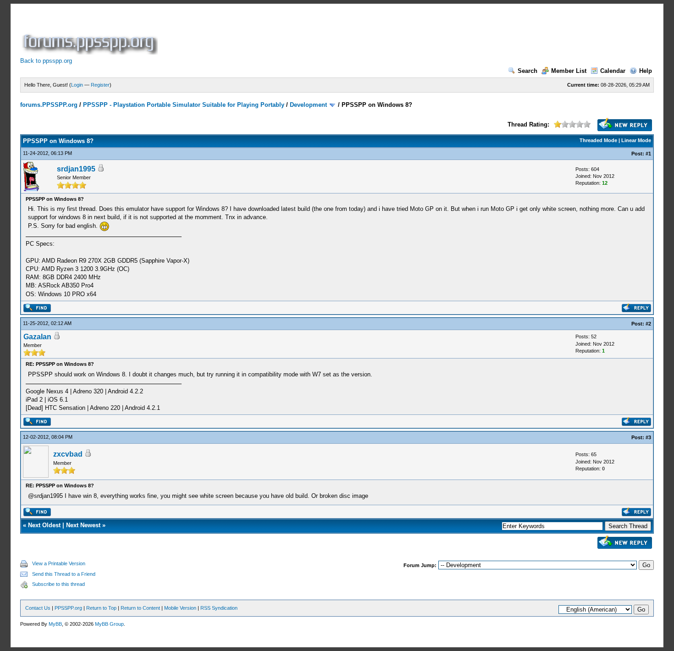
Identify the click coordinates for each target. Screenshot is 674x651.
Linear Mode (636, 140)
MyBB (55, 624)
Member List (568, 70)
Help (645, 70)
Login (77, 85)
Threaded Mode (598, 140)
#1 (648, 153)
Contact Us (37, 608)
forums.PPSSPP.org (48, 104)
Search (527, 70)
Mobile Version (180, 608)
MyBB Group (109, 624)
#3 (648, 437)
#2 (648, 323)
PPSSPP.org (68, 608)
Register (100, 85)
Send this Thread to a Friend (63, 574)
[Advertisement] (326, 34)
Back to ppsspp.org (46, 60)
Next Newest (83, 525)
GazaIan (37, 337)
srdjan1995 (76, 169)
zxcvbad (68, 454)
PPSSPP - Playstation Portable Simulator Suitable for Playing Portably (183, 104)
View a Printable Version (58, 563)
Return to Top (101, 608)
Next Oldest (44, 525)
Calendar (612, 70)
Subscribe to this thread (58, 584)
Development (308, 104)
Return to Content (140, 608)
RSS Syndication (219, 608)
